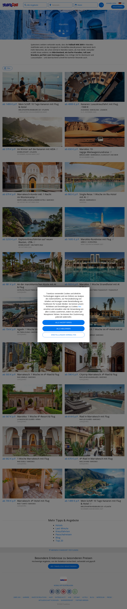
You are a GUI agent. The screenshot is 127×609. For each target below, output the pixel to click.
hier (79, 306)
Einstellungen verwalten (63, 335)
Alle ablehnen (63, 328)
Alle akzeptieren (63, 322)
